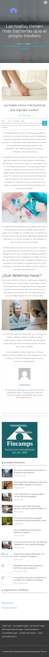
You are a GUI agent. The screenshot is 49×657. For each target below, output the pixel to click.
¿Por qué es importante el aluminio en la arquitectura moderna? (30, 471)
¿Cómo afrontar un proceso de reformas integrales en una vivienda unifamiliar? (30, 543)
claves (18, 123)
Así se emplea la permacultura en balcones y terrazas (27, 531)
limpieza (5, 125)
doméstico (24, 123)
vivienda (4, 127)
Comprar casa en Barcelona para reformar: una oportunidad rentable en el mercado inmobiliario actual (29, 507)
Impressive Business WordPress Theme (30, 652)
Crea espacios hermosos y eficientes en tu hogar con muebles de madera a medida (30, 578)
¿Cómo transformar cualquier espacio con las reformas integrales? (29, 495)
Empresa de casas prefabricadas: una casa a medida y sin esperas (29, 555)
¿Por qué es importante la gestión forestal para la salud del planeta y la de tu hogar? (30, 519)
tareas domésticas (24, 125)
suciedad (15, 125)
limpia (40, 123)
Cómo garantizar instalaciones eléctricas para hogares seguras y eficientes (30, 483)
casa (14, 123)
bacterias (9, 123)
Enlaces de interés (9, 608)
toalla (33, 125)
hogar (27, 44)
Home (19, 44)
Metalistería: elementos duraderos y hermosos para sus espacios (28, 566)
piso (9, 125)
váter (37, 125)
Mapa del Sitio (7, 603)
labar (35, 123)
